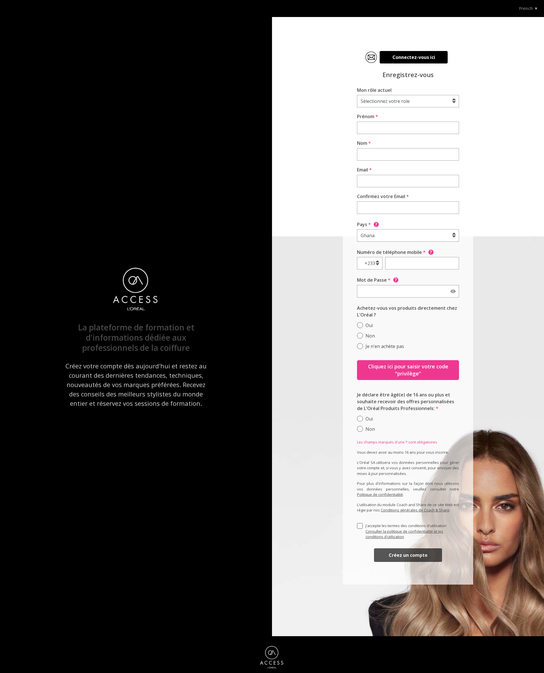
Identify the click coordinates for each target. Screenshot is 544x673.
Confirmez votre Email (383, 196)
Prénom (367, 116)
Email (364, 170)
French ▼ (528, 8)
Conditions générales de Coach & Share (415, 510)
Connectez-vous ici (413, 57)
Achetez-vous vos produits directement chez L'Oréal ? (407, 311)
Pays (367, 224)
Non (370, 336)
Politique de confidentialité (380, 494)
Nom (364, 143)
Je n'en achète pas (385, 346)
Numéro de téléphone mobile (394, 252)
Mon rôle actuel (374, 90)
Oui (369, 325)
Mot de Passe (377, 280)
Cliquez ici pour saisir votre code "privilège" (408, 370)
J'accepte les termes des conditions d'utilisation (406, 531)
